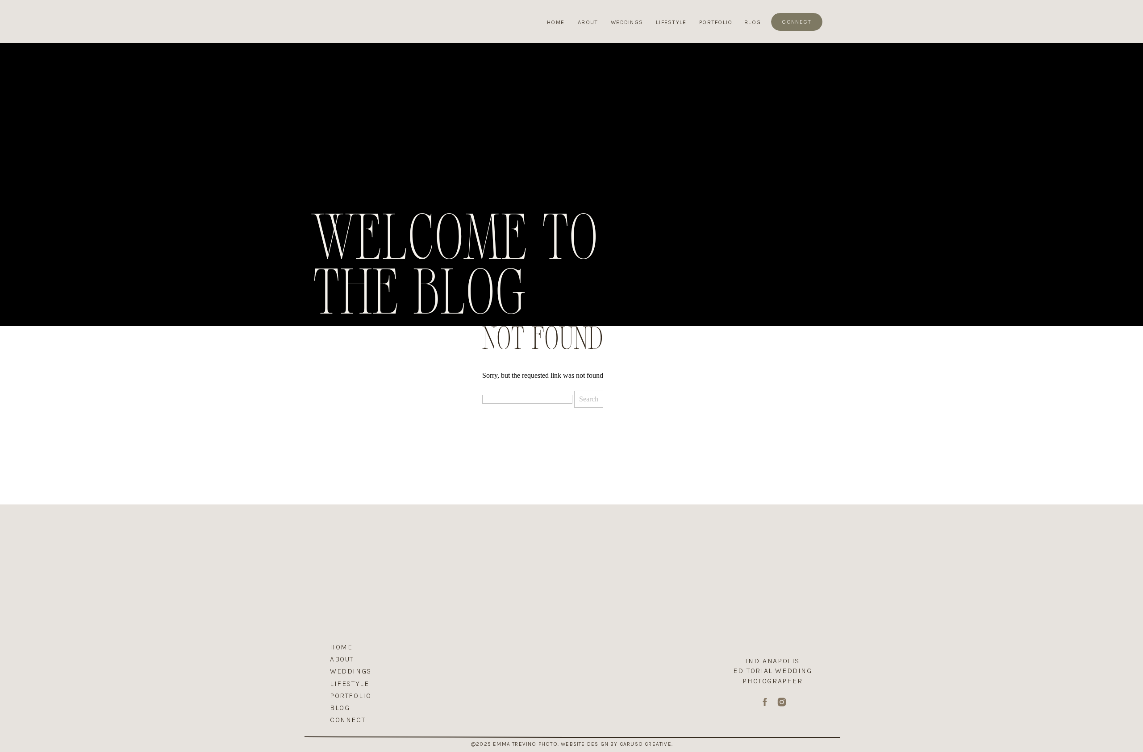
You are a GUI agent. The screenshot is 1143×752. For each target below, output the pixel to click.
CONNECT (347, 719)
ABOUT (342, 659)
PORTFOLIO (350, 695)
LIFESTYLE (349, 683)
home (341, 647)
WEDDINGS (350, 671)
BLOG (340, 707)
